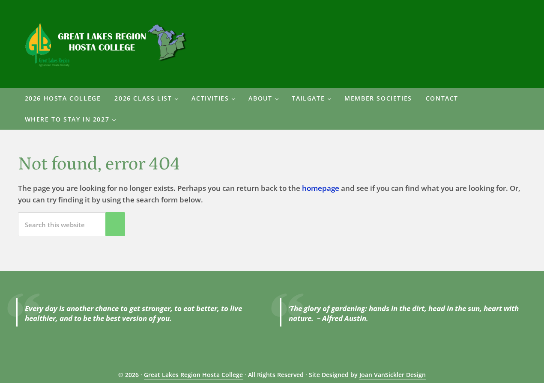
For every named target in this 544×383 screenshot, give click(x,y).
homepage (320, 188)
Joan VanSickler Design (392, 375)
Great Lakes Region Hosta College (193, 375)
